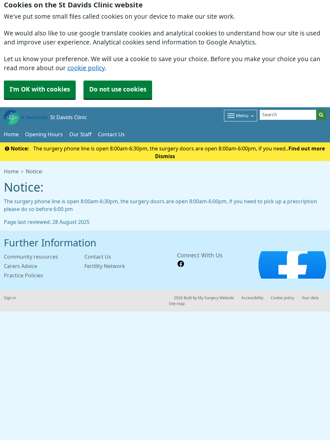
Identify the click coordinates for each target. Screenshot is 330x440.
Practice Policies (23, 275)
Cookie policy (282, 298)
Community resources (31, 256)
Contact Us (111, 134)
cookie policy (86, 68)
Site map (177, 304)
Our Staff (80, 134)
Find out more (306, 148)
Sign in (10, 298)
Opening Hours (44, 134)
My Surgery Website (216, 298)
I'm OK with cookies (40, 89)
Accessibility (252, 298)
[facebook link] (181, 264)
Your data (310, 298)
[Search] (321, 115)
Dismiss (165, 156)
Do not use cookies (117, 89)
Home (11, 134)
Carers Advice (20, 266)
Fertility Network (104, 266)
